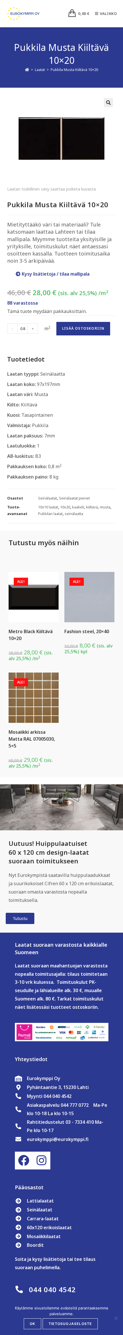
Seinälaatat (47, 498)
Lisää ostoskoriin (83, 328)
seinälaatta (74, 513)
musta (105, 507)
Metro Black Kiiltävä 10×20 (31, 634)
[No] (116, 1318)
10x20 (65, 507)
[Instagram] (41, 1160)
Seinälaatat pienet (74, 498)
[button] (108, 102)
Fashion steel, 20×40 (86, 631)
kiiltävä (92, 507)
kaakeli (78, 507)
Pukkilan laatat (50, 513)
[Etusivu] (27, 69)
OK (32, 1323)
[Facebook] (24, 1160)
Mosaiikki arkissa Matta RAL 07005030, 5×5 (32, 739)
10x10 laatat (48, 507)
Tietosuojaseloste (70, 1323)
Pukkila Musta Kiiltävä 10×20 (74, 69)
